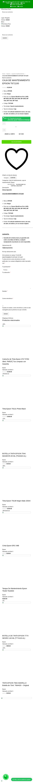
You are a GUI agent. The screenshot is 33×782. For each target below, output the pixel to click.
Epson (9, 73)
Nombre (4, 291)
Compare (6, 177)
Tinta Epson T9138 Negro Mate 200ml (16, 501)
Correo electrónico (7, 298)
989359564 (4, 770)
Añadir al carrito (10, 134)
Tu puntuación (6, 266)
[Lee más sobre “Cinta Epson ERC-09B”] (4, 542)
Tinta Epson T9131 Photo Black (14, 409)
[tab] (11, 184)
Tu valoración (6, 272)
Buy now (21, 134)
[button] (4, 356)
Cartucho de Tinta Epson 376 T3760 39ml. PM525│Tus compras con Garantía (15, 361)
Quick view (8, 356)
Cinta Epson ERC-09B (10, 546)
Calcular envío (16, 141)
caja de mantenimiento (18, 73)
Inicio (4, 73)
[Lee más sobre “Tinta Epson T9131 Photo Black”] (4, 406)
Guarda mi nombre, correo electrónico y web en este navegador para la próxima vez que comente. (16, 308)
